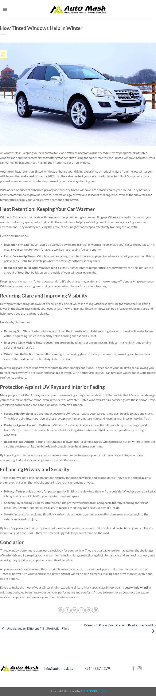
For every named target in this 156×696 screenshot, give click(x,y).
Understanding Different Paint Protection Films (37, 628)
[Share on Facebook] (67, 610)
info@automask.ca (58, 668)
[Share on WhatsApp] (61, 610)
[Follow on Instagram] (140, 669)
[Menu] (5, 9)
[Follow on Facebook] (133, 669)
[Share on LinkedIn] (95, 610)
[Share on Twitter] (74, 610)
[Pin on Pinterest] (88, 610)
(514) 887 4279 (97, 668)
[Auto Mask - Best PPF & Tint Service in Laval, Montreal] (78, 9)
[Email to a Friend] (81, 610)
